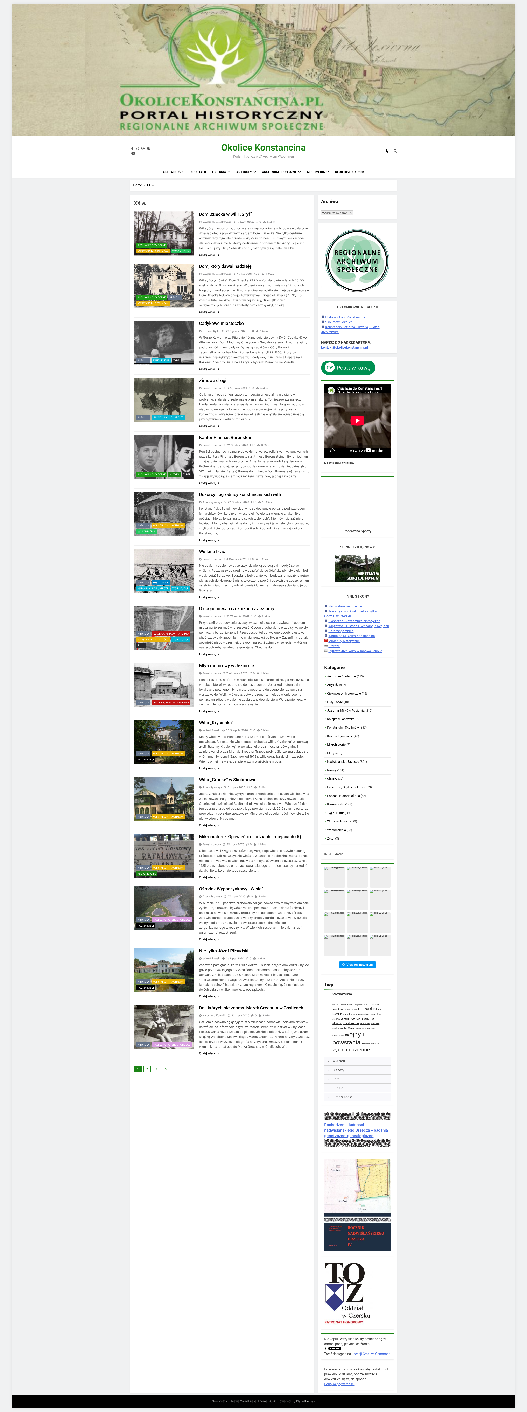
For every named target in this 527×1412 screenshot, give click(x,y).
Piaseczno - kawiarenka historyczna (354, 621)
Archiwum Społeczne (279, 172)
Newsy (331, 770)
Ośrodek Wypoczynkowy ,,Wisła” (231, 888)
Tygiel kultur (161, 360)
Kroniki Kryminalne (340, 736)
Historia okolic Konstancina (345, 317)
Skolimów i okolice (338, 322)
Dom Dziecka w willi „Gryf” (225, 214)
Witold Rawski (211, 730)
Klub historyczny (350, 172)
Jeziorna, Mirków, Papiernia (171, 634)
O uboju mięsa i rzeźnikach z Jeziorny (236, 608)
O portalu (198, 172)
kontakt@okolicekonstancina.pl (344, 347)
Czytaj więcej (207, 255)
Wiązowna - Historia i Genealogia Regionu (358, 626)
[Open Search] (395, 151)
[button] (334, 877)
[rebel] (149, 148)
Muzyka (174, 474)
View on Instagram (359, 964)
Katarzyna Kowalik (214, 1015)
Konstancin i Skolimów (153, 251)
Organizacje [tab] (342, 1097)
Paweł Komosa (212, 388)
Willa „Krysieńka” (216, 722)
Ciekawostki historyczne (344, 693)
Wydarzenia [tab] (342, 994)
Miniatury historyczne (344, 641)
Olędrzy (332, 779)
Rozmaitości (146, 759)
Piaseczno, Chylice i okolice (171, 920)
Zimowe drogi (212, 380)
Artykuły (244, 172)
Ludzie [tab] (337, 1088)
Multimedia (316, 172)
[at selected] (143, 148)
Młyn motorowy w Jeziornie (226, 665)
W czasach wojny (339, 821)
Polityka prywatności (339, 1384)
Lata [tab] (336, 1079)
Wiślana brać (212, 551)
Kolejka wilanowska (340, 719)
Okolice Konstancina (263, 147)
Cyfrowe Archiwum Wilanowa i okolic (355, 651)
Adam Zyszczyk (212, 502)
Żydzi (176, 360)
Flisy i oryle (160, 582)
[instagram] (137, 148)
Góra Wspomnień (340, 631)
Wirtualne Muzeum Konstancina (351, 636)
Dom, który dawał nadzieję (225, 266)
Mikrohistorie (147, 874)
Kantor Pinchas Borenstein (225, 437)
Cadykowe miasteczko (221, 323)
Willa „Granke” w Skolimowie (228, 779)
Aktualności (173, 172)
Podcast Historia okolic (343, 796)
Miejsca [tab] (338, 1061)
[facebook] (132, 148)
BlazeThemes (305, 1401)
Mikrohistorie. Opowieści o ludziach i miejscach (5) (250, 836)
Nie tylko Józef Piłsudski (223, 950)
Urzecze (334, 646)
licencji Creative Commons (371, 1354)
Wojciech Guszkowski (217, 222)
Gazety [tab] (338, 1070)
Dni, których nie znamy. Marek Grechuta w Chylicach (251, 1007)
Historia (219, 172)
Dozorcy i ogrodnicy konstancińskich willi (240, 494)
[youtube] (133, 153)
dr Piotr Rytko (211, 331)
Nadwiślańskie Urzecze (168, 417)
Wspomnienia (181, 251)
